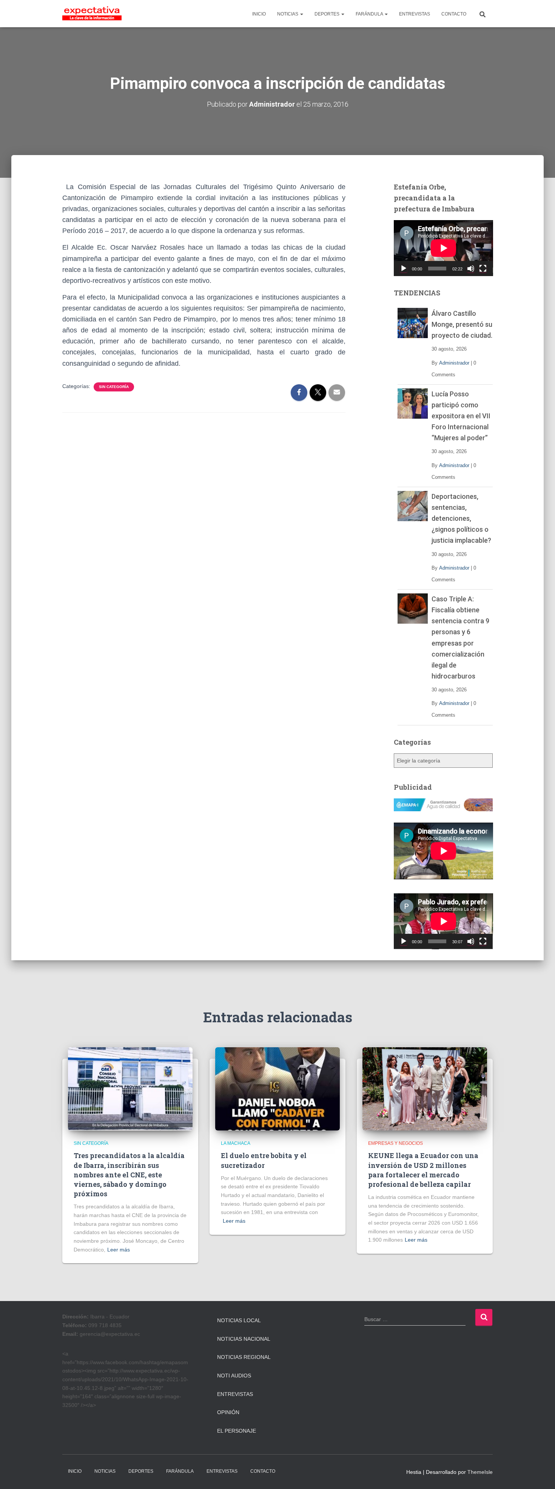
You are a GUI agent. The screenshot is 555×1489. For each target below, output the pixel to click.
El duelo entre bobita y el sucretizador (264, 1160)
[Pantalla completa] (483, 268)
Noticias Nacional (243, 1339)
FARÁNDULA (370, 14)
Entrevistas (235, 1394)
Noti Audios (234, 1376)
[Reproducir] (403, 268)
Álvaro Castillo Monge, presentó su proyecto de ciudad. (462, 324)
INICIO (259, 14)
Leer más (118, 1250)
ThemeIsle (480, 1472)
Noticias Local (239, 1320)
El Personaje (236, 1431)
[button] (301, 14)
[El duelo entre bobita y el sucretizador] (277, 1088)
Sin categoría (114, 387)
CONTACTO (453, 14)
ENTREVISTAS (414, 14)
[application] (443, 248)
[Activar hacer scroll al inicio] (540, 1473)
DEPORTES (327, 14)
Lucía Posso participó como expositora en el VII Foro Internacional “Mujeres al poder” (461, 416)
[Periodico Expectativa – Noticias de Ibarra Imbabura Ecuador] (92, 13)
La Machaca (235, 1143)
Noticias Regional (244, 1357)
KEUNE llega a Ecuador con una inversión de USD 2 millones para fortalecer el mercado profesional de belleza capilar (423, 1170)
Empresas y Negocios (395, 1143)
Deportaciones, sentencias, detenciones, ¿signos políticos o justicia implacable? (461, 518)
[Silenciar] (471, 268)
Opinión (228, 1412)
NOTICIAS (288, 14)
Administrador (454, 363)
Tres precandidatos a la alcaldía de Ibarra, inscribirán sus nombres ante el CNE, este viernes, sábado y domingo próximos (129, 1174)
